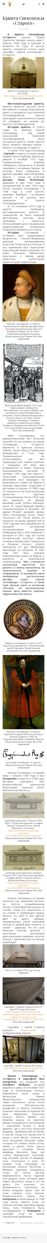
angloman (10, 1222)
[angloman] (10, 4)
